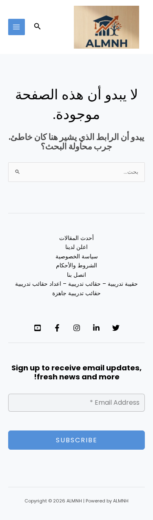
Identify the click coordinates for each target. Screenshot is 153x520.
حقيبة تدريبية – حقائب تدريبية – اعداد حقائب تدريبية (76, 284)
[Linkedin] (96, 328)
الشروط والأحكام (76, 265)
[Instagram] (76, 328)
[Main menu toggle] (16, 27)
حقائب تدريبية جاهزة (76, 293)
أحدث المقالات (76, 238)
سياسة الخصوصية (76, 256)
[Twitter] (116, 328)
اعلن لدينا (76, 247)
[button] (36, 27)
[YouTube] (37, 328)
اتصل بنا (76, 275)
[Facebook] (57, 328)
